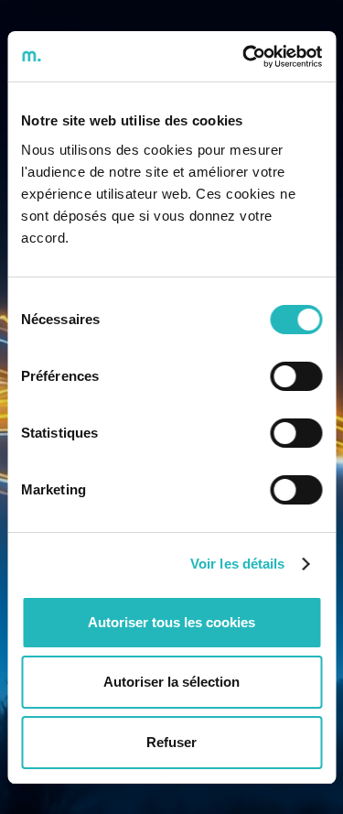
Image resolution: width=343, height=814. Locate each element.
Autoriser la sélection (171, 681)
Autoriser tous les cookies (171, 622)
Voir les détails (237, 563)
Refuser (171, 742)
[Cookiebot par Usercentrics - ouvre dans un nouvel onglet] (244, 57)
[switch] (296, 376)
